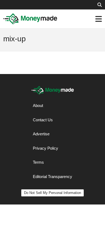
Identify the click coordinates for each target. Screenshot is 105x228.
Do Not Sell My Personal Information (52, 193)
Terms (38, 162)
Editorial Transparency (52, 176)
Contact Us (43, 120)
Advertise (41, 134)
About (38, 105)
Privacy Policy (45, 148)
